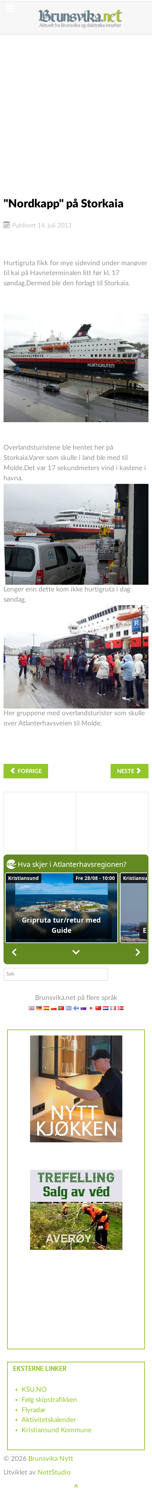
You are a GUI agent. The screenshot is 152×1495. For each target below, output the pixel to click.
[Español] (46, 1007)
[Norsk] (120, 1007)
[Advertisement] (76, 110)
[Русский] (83, 1007)
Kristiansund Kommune (57, 1430)
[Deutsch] (39, 1007)
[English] (31, 1007)
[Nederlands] (106, 1007)
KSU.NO (34, 1389)
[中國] (98, 1007)
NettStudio (54, 1472)
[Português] (61, 1007)
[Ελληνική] (68, 1007)
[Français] (113, 1007)
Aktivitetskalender (49, 1420)
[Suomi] (76, 1007)
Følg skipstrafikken (49, 1400)
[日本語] (91, 1007)
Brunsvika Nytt (50, 1459)
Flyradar (34, 1410)
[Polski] (54, 1007)
